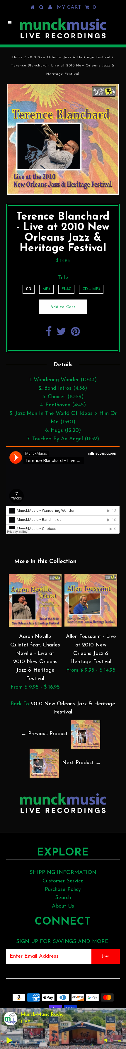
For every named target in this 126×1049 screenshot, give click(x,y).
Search (63, 898)
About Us (63, 906)
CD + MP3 (91, 289)
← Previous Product (44, 734)
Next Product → (81, 763)
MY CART (76, 7)
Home (17, 57)
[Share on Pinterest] (75, 334)
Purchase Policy (63, 889)
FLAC (66, 289)
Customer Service (63, 881)
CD (28, 289)
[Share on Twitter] (61, 334)
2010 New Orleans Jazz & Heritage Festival (69, 57)
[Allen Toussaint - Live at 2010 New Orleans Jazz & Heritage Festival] (90, 625)
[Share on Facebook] (49, 334)
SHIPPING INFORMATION (63, 872)
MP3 (46, 289)
